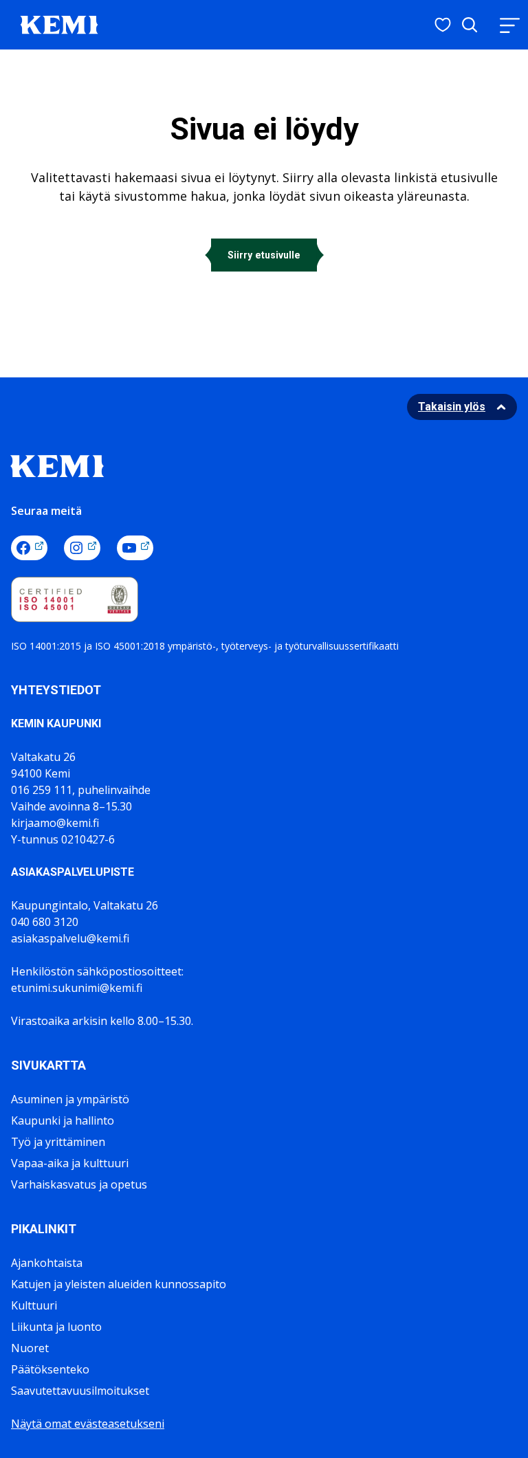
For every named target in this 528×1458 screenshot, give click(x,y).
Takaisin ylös (451, 406)
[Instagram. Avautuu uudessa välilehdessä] (82, 547)
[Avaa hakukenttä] (469, 24)
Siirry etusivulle (264, 255)
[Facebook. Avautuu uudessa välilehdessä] (29, 547)
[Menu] (509, 25)
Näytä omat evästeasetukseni (87, 1423)
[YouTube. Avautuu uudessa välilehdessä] (135, 547)
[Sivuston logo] (59, 23)
